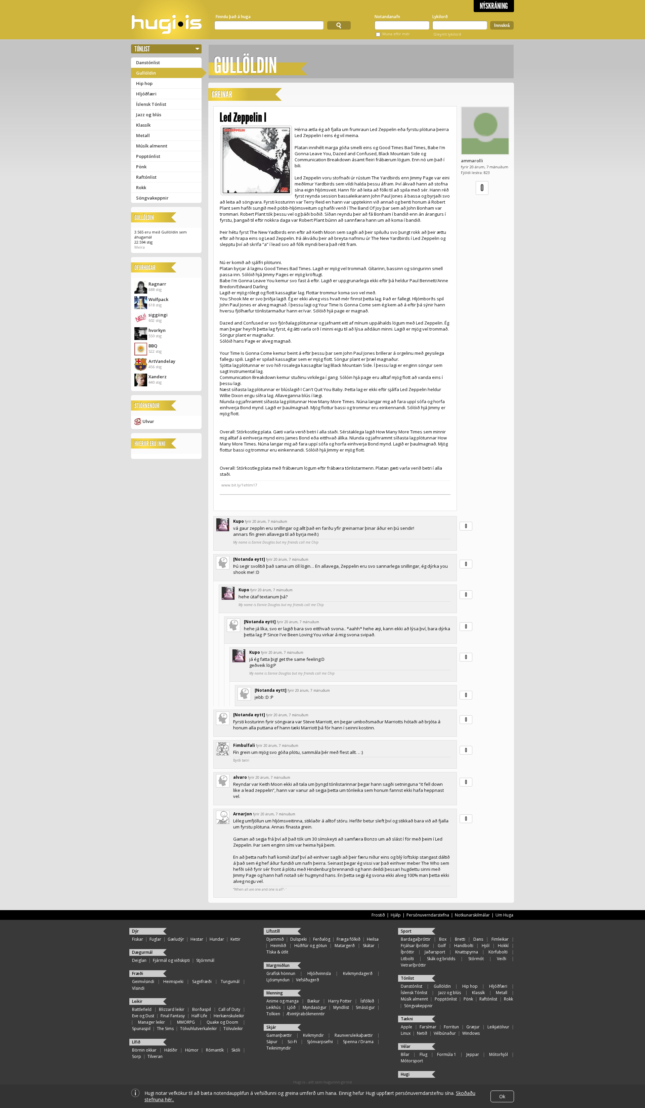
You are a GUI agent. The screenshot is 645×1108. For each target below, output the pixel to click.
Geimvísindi (143, 981)
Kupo (238, 521)
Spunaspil (141, 1028)
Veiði (501, 959)
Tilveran (155, 1056)
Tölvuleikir (233, 1028)
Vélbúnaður (445, 1033)
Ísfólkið (367, 1001)
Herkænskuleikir (229, 1016)
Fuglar (155, 939)
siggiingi (158, 315)
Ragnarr (157, 284)
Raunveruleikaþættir (354, 1035)
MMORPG (186, 1022)
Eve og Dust (143, 1016)
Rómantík (215, 1050)
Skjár (271, 1027)
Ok (502, 1096)
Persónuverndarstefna (427, 915)
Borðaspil (201, 1009)
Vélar (406, 1046)
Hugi (405, 1074)
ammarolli (472, 161)
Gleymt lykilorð (447, 34)
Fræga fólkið (348, 939)
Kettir (235, 939)
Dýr (135, 931)
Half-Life (199, 1016)
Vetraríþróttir (413, 965)
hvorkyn (157, 330)
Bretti (460, 939)
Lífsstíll (273, 931)
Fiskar (137, 939)
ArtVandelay (161, 361)
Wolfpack (158, 299)
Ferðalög (321, 939)
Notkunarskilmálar (472, 915)
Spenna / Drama (358, 1042)
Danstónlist (148, 62)
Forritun (451, 1027)
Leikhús (273, 1007)
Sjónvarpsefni (320, 1042)
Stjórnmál (205, 960)
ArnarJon (242, 814)
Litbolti (407, 959)
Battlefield (142, 1009)
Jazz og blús (148, 115)
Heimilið (278, 945)
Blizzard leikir (171, 1009)
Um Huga (504, 915)
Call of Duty (229, 1009)
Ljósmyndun (278, 980)
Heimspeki (173, 981)
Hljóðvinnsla (319, 973)
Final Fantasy (173, 1016)
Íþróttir (407, 952)
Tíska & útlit (277, 952)
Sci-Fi (292, 1042)
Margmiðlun (278, 965)
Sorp (136, 1056)
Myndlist (341, 1007)
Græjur (473, 1027)
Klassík (143, 125)
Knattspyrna (466, 952)
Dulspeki (298, 939)
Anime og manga (282, 1001)
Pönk (141, 167)
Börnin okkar (144, 1050)
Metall (143, 135)
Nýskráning (494, 6)
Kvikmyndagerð (358, 973)
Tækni (407, 1019)
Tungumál (230, 981)
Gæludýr (176, 939)
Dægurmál (142, 952)
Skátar (369, 945)
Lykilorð (440, 16)
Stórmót (476, 959)
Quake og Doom (222, 1022)
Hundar (217, 939)
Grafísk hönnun (280, 973)
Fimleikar (500, 939)
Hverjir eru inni (149, 444)
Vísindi (138, 988)
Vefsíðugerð (307, 980)
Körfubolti (498, 952)
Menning (274, 993)
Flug (423, 1054)
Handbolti (463, 945)
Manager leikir (151, 1022)
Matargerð (345, 945)
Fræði (137, 973)
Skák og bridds (441, 959)
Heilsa (373, 939)
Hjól (485, 945)
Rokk (141, 187)
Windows (471, 1033)
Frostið (378, 915)
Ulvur (148, 421)
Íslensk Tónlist (151, 104)
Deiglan (139, 960)
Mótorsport (412, 1061)
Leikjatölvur (498, 1027)
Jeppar (472, 1054)
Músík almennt (151, 146)
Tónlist (142, 49)
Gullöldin (146, 73)
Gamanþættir (279, 1035)
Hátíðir (170, 1050)
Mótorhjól (498, 1054)
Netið (422, 1033)
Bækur (313, 1001)
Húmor (192, 1050)
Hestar (196, 939)
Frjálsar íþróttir (415, 945)
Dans (478, 939)
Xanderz (157, 377)
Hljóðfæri (146, 94)
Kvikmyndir (313, 1035)
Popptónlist (148, 156)
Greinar (222, 94)
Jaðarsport (435, 952)
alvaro (240, 777)
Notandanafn (387, 16)
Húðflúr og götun (310, 945)
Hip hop (144, 83)
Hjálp (396, 915)
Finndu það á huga (233, 16)
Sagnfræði (202, 981)
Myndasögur (315, 1007)
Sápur (271, 1042)
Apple (406, 1027)
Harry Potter (340, 1001)
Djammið (275, 939)
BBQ (152, 346)
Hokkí (503, 945)
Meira (139, 247)
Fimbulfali (244, 745)
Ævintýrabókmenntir (306, 1014)
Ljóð (291, 1007)
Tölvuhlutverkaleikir (198, 1028)
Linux (406, 1033)
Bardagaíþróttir (416, 939)
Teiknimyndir (278, 1048)
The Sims (165, 1028)
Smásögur (365, 1007)
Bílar (405, 1054)
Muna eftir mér (396, 33)
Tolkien (273, 1014)
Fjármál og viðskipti (171, 960)
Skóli (235, 1050)
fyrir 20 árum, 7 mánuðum (266, 521)
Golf (442, 945)
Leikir (137, 1001)
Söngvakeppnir (152, 198)
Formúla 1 (446, 1054)
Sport (406, 931)
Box (442, 939)
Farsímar (428, 1027)
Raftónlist (146, 177)
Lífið (136, 1042)
